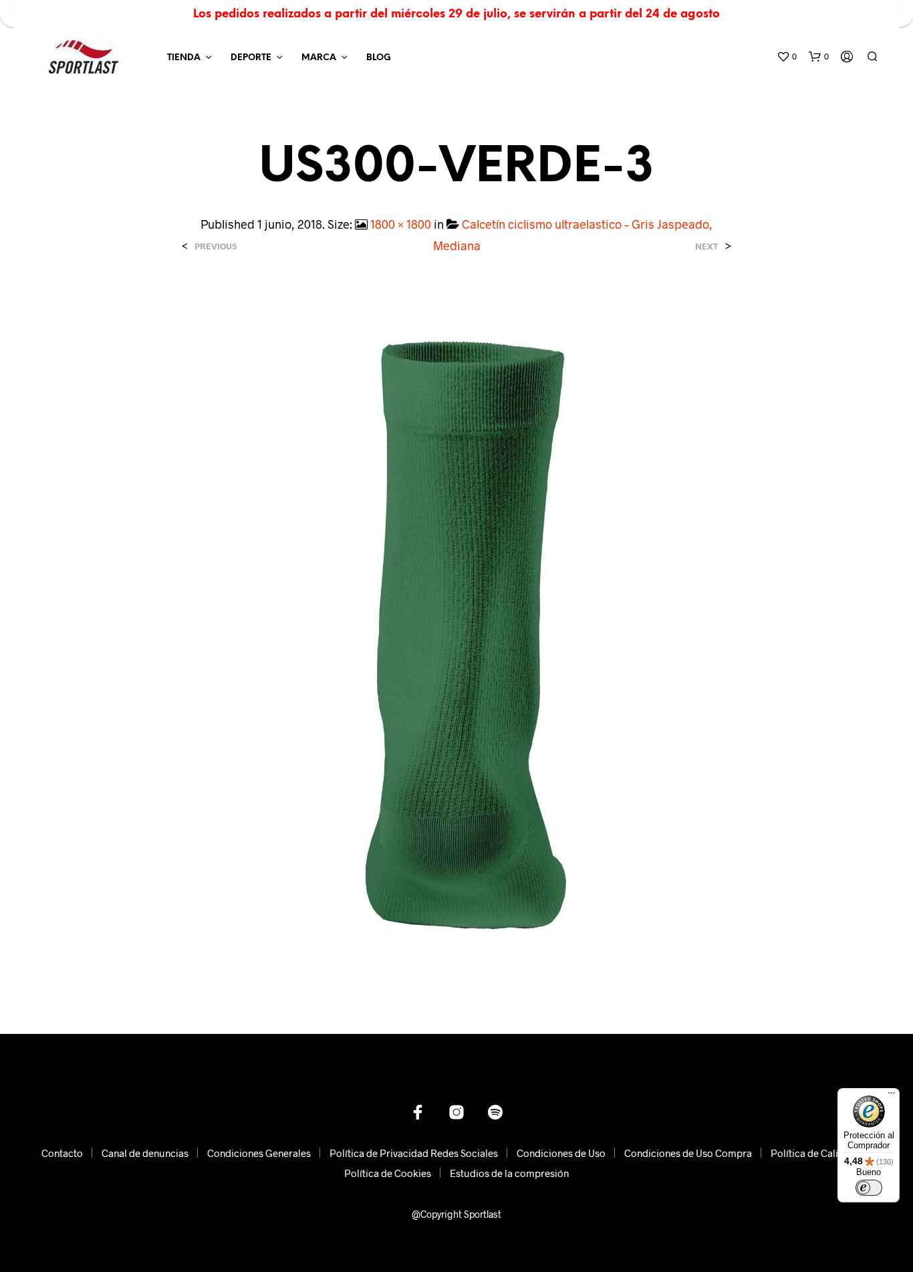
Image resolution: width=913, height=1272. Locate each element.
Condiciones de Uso (561, 1153)
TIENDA (184, 58)
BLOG (378, 58)
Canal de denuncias (145, 1153)
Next (707, 246)
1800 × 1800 (400, 224)
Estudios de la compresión (509, 1173)
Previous (215, 246)
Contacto (62, 1153)
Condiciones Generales (259, 1153)
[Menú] (892, 1096)
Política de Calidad (813, 1153)
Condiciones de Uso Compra (688, 1153)
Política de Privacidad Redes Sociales (414, 1153)
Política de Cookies (387, 1173)
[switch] (869, 1188)
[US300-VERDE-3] (457, 633)
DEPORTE (251, 58)
